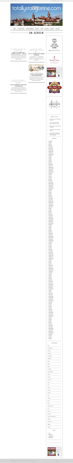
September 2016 (51, 300)
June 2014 (50, 337)
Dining (49, 363)
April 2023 (50, 195)
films (25, 81)
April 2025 (50, 161)
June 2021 (50, 227)
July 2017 (50, 290)
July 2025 (50, 157)
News (36, 51)
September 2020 (51, 240)
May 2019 (50, 262)
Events (37, 28)
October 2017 (51, 287)
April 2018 (50, 278)
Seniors (49, 419)
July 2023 (50, 190)
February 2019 (51, 265)
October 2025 (51, 152)
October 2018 (51, 271)
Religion (49, 413)
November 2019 (51, 255)
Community (50, 358)
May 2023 (50, 193)
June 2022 (50, 209)
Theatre (57, 28)
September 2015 (51, 315)
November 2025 (51, 151)
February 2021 (51, 233)
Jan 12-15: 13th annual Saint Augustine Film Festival (36, 54)
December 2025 (51, 149)
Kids (48, 395)
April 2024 (50, 179)
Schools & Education (52, 416)
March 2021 (50, 231)
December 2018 (51, 268)
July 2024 (50, 174)
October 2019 (51, 256)
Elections (49, 369)
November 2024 (51, 168)
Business (49, 353)
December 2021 (51, 218)
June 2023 (50, 192)
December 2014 (51, 328)
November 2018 (51, 269)
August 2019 (50, 259)
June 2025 (50, 158)
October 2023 (51, 186)
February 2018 (51, 281)
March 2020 (50, 249)
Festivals (22, 81)
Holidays (49, 392)
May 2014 (50, 338)
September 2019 (51, 258)
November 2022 (51, 202)
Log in (49, 433)
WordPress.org (51, 437)
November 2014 (51, 329)
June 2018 (50, 275)
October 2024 (51, 170)
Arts (15, 28)
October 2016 (51, 299)
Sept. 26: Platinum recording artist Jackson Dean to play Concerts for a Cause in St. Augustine (55, 134)
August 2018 (50, 272)
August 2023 (50, 189)
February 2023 (51, 198)
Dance (49, 361)
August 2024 (50, 173)
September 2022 (51, 205)
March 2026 (50, 145)
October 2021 (51, 221)
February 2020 (51, 250)
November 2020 (51, 237)
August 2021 (50, 224)
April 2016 (50, 307)
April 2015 (50, 322)
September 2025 (51, 154)
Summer (19, 82)
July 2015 (50, 318)
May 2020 (50, 246)
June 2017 (50, 291)
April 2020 (50, 247)
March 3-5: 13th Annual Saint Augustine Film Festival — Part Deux (18, 53)
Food (42, 28)
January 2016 (51, 310)
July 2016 (50, 303)
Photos (49, 411)
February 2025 (51, 164)
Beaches (49, 350)
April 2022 (50, 212)
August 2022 (50, 206)
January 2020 (51, 252)
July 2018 (50, 274)
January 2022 (51, 217)
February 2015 (51, 325)
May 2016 (50, 306)
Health (49, 387)
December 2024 (51, 167)
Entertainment (30, 28)
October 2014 (51, 331)
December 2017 (51, 284)
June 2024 (50, 176)
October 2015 (51, 313)
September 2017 (51, 288)
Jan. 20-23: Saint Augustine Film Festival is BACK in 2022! (36, 74)
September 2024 (51, 171)
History (47, 28)
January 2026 (51, 148)
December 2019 (51, 253)
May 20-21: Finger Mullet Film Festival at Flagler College (18, 85)
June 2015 (50, 319)
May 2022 (50, 211)
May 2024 (50, 177)
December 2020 (51, 236)
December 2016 (51, 296)
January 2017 (51, 294)
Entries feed (50, 434)
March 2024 (50, 180)
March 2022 (50, 214)
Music (52, 28)
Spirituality (50, 421)
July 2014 (50, 335)
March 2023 (50, 196)
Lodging (49, 398)
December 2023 (51, 183)
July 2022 (50, 208)
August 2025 (50, 155)
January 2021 (51, 234)
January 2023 (51, 199)
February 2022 (51, 215)
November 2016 (51, 297)
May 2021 (50, 228)
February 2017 (51, 293)
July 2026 (50, 142)
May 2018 (50, 277)
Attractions (21, 28)
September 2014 (51, 332)
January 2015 (51, 326)
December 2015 (51, 312)
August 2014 (50, 334)
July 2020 (50, 243)
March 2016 (50, 309)
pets (48, 408)
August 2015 (50, 316)
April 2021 (50, 230)
